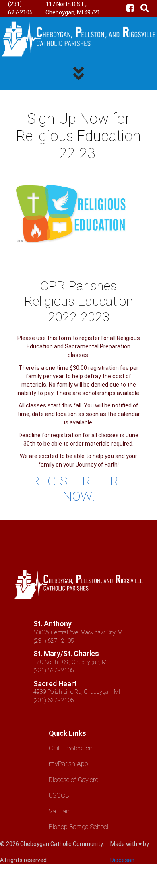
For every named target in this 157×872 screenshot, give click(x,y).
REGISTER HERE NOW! (78, 488)
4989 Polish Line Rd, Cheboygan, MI (76, 692)
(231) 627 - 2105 (53, 641)
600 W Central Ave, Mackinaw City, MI (78, 632)
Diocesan (122, 860)
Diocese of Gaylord (74, 780)
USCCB (59, 795)
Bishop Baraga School (78, 827)
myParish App (68, 764)
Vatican (59, 811)
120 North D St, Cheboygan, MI (70, 662)
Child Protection (71, 748)
